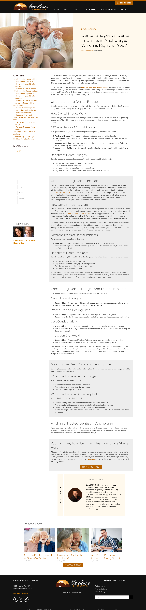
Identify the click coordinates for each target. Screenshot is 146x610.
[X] (17, 152)
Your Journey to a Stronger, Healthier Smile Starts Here (24, 137)
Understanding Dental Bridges (25, 79)
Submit (27, 211)
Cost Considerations (24, 113)
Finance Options (101, 589)
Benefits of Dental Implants (26, 101)
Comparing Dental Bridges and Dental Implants (25, 104)
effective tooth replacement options (94, 87)
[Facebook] (14, 152)
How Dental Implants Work (26, 93)
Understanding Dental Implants (26, 91)
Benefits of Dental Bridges (26, 89)
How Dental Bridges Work (26, 81)
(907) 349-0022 (125, 3)
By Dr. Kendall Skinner (87, 50)
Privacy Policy (100, 592)
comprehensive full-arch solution (63, 192)
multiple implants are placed (79, 213)
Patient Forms (100, 586)
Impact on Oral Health (24, 115)
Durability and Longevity (25, 108)
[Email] (20, 152)
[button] (25, 544)
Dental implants (88, 29)
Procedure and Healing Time (27, 110)
